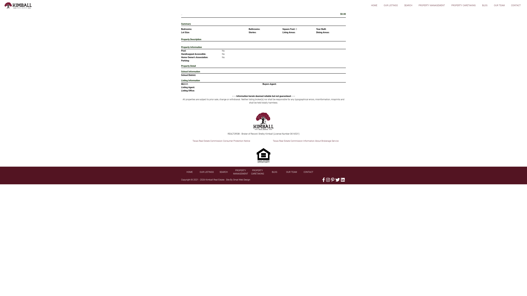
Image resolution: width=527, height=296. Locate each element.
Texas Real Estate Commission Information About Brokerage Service (306, 141)
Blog (484, 5)
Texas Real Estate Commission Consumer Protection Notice (221, 141)
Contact (516, 5)
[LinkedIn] (343, 180)
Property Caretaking (463, 5)
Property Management (432, 5)
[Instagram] (328, 180)
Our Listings (391, 5)
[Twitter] (337, 180)
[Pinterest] (332, 180)
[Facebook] (323, 180)
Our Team (499, 5)
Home (374, 5)
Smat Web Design (241, 179)
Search (408, 5)
